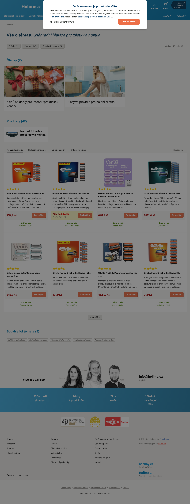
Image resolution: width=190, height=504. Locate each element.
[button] (62, 21)
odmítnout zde (57, 16)
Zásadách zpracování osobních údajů (95, 16)
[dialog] (95, 14)
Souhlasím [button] (129, 21)
